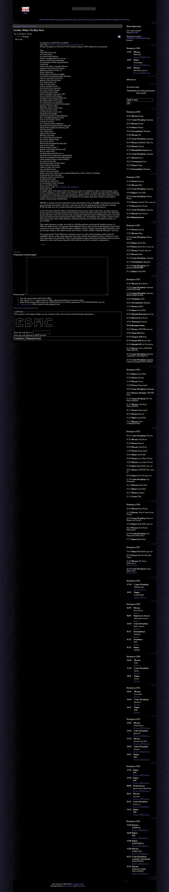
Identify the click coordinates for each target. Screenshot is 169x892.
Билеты (147, 57)
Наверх (17, 252)
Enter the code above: (23, 332)
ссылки (97, 19)
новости (42, 19)
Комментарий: (20, 294)
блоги (111, 19)
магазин (104, 19)
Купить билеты (140, 590)
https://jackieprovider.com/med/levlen (65, 45)
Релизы (34, 26)
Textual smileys (26, 304)
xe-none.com (77, 884)
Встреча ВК (138, 57)
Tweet (43, 244)
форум (118, 19)
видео (70, 19)
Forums (25, 26)
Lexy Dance (68, 886)
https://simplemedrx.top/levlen (67, 187)
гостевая (126, 19)
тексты (83, 19)
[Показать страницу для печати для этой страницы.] (120, 37)
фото (76, 19)
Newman (80, 886)
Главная (17, 26)
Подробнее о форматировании (26, 308)
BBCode (33, 300)
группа (58, 19)
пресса (89, 19)
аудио (64, 19)
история (50, 19)
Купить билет (132, 565)
